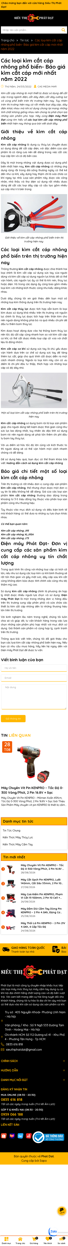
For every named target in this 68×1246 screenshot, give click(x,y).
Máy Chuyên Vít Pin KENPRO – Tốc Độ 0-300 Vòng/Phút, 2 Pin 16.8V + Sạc (32, 790)
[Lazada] (12, 1135)
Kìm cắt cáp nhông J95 (15, 530)
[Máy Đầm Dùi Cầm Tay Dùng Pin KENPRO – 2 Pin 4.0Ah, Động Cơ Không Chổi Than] (11, 912)
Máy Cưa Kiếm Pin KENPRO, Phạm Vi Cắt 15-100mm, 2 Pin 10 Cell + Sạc (42, 896)
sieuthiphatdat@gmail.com (24, 1049)
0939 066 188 (12, 1114)
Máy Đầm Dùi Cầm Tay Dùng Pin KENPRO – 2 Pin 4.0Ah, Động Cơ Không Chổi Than (41, 910)
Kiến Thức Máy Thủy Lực (18, 837)
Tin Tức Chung (11, 830)
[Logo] (34, 18)
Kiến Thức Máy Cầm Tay (18, 844)
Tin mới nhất (14, 857)
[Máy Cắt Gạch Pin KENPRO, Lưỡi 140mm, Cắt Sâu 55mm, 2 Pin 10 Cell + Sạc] (11, 883)
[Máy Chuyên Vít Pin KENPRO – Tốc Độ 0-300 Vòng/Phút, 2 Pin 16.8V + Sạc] (11, 869)
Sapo (43, 1160)
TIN (16, 735)
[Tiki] (20, 1135)
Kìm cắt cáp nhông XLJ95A (17, 534)
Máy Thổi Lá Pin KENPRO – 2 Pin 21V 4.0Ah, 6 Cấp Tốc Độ (43, 925)
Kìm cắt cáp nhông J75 (15, 538)
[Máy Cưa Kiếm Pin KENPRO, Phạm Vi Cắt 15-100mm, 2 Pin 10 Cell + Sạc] (11, 898)
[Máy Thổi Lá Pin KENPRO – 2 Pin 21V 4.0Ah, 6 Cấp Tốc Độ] (11, 927)
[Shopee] (4, 1135)
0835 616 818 (14, 1044)
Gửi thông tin (13, 718)
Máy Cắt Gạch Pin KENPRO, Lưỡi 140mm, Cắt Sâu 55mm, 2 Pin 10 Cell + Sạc (41, 881)
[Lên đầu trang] (60, 1224)
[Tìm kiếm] (63, 30)
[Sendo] (29, 1135)
